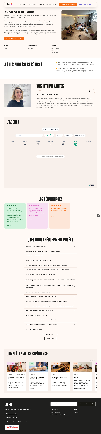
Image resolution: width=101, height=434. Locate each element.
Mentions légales (55, 412)
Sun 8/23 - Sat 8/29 (50, 129)
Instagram (76, 409)
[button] (22, 4)
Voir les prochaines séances (14, 38)
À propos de (54, 409)
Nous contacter (50, 338)
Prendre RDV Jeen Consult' (86, 4)
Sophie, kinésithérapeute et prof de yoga (47, 94)
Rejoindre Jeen (12, 417)
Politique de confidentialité (58, 415)
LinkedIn (76, 412)
